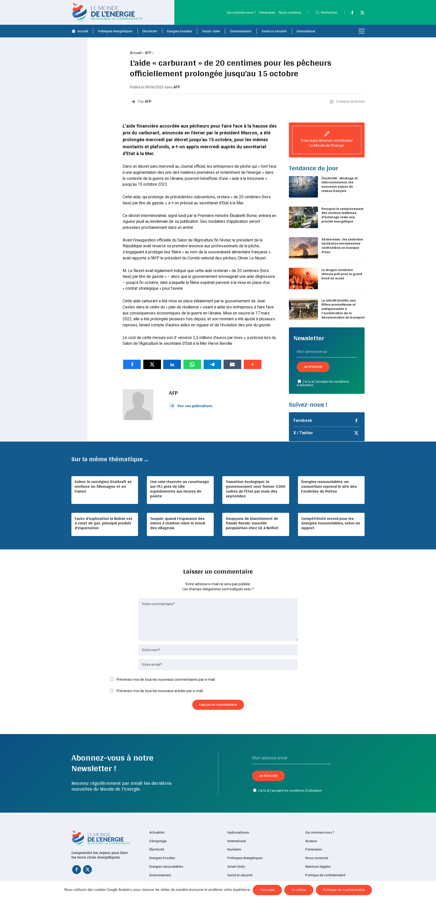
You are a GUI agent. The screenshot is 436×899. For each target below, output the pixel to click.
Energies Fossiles (179, 31)
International (306, 31)
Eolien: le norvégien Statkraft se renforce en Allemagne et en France (103, 486)
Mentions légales (318, 866)
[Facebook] (350, 14)
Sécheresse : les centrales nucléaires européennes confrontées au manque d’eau (342, 245)
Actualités (157, 832)
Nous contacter (290, 12)
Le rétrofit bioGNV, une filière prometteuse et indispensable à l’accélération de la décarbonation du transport (343, 309)
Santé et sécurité (274, 31)
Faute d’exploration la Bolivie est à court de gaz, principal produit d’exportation (103, 523)
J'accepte (267, 890)
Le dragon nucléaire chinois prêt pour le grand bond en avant (341, 274)
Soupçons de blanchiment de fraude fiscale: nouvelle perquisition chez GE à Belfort (252, 523)
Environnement (241, 31)
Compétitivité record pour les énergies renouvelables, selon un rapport (330, 523)
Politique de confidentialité (325, 875)
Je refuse (298, 890)
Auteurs (311, 841)
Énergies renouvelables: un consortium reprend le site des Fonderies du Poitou (329, 486)
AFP (148, 53)
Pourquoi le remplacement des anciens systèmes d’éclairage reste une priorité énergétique (342, 215)
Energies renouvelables (166, 866)
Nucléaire (234, 849)
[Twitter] (360, 14)
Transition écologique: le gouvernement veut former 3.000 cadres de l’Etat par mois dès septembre (255, 489)
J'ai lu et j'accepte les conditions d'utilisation (323, 383)
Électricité (150, 31)
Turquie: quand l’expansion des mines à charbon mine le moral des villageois (177, 523)
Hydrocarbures (238, 832)
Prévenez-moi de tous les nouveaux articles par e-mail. (160, 691)
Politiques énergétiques (115, 31)
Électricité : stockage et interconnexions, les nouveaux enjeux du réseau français (339, 184)
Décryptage (158, 841)
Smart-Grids (211, 31)
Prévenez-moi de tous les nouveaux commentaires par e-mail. (166, 679)
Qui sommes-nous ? (241, 12)
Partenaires (267, 12)
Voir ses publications (194, 406)
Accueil (82, 31)
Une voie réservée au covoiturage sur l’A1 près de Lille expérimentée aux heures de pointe (179, 489)
